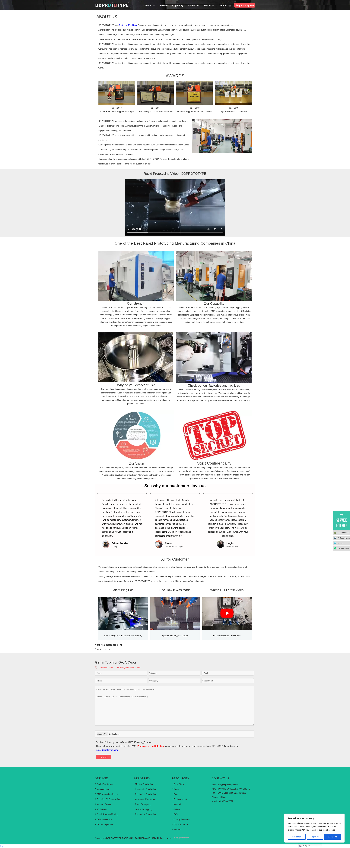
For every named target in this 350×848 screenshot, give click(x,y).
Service (163, 5)
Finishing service (104, 819)
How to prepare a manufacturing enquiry (123, 635)
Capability (177, 5)
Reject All (315, 836)
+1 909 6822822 (343, 533)
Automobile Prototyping (145, 788)
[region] (314, 828)
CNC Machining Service (107, 794)
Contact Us (225, 5)
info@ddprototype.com (130, 667)
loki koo (222, 797)
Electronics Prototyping (145, 794)
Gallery (176, 809)
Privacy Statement (181, 819)
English (306, 845)
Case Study (178, 784)
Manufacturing (103, 788)
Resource (209, 5)
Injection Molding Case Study (175, 635)
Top (1, 846)
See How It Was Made (175, 590)
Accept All (332, 836)
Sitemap (177, 829)
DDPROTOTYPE (181, 838)
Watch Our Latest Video (227, 590)
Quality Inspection (105, 824)
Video (176, 788)
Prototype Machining (128, 25)
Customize (296, 836)
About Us (150, 5)
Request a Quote (245, 5)
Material (177, 804)
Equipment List (180, 799)
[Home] (112, 6)
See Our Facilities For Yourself (227, 635)
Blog (175, 794)
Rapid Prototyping (105, 784)
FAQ (175, 814)
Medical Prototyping (144, 784)
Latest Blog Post (123, 590)
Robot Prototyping (143, 804)
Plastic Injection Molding (107, 814)
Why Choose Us (180, 824)
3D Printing (102, 809)
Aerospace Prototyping (145, 799)
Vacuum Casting (104, 804)
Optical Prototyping (143, 809)
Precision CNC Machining (108, 799)
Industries (193, 5)
